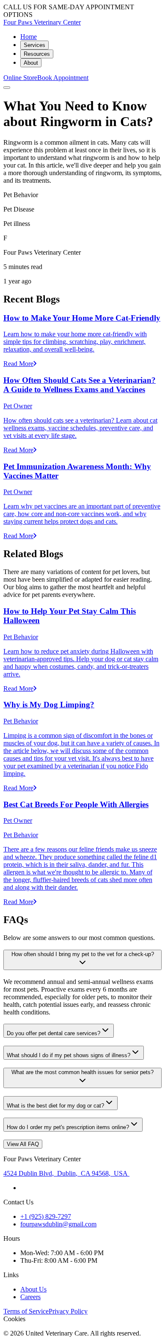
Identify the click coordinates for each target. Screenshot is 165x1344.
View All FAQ (23, 1144)
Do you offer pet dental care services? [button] (53, 1033)
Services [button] (34, 45)
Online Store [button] (20, 77)
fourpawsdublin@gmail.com (58, 1224)
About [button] (31, 63)
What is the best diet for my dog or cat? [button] (55, 1105)
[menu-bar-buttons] (6, 87)
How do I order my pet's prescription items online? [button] (68, 1127)
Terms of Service (26, 1311)
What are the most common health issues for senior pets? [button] (82, 1072)
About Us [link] (33, 1289)
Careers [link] (30, 1296)
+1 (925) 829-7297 (45, 1216)
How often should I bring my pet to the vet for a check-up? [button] (82, 954)
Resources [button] (37, 54)
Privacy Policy (68, 1311)
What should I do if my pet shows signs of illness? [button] (68, 1055)
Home (28, 36)
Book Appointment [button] (62, 77)
